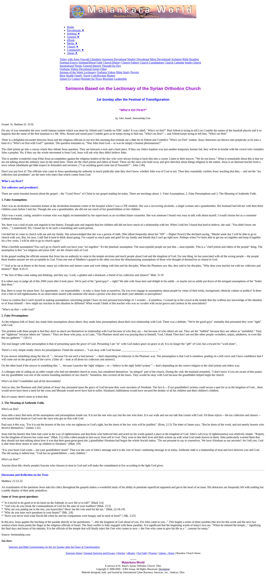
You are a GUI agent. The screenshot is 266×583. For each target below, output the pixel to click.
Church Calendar (174, 62)
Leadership (120, 78)
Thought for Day (111, 65)
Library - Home (166, 553)
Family (78, 75)
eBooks (131, 553)
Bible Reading (190, 59)
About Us (65, 78)
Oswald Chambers (90, 59)
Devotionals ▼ (75, 30)
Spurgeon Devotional (114, 59)
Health (70, 75)
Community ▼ (75, 49)
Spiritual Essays (69, 62)
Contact (76, 78)
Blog (62, 75)
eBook (71, 40)
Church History (112, 62)
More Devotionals (160, 59)
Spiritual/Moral (87, 62)
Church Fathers (130, 62)
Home (70, 27)
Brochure (108, 78)
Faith (99, 62)
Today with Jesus (69, 59)
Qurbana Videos (69, 69)
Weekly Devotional (138, 59)
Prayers (134, 72)
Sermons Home (74, 553)
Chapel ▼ (73, 46)
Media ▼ (72, 43)
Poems (78, 65)
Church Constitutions (152, 62)
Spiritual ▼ (73, 33)
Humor (111, 75)
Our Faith (142, 553)
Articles (121, 553)
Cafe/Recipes (98, 75)
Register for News (91, 78)
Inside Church (193, 62)
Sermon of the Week (71, 72)
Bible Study (123, 72)
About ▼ (72, 53)
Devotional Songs (89, 69)
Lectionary (90, 72)
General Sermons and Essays (99, 553)
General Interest (92, 65)
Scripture (176, 59)
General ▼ (73, 36)
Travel (86, 75)
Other (103, 69)
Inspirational (67, 65)
